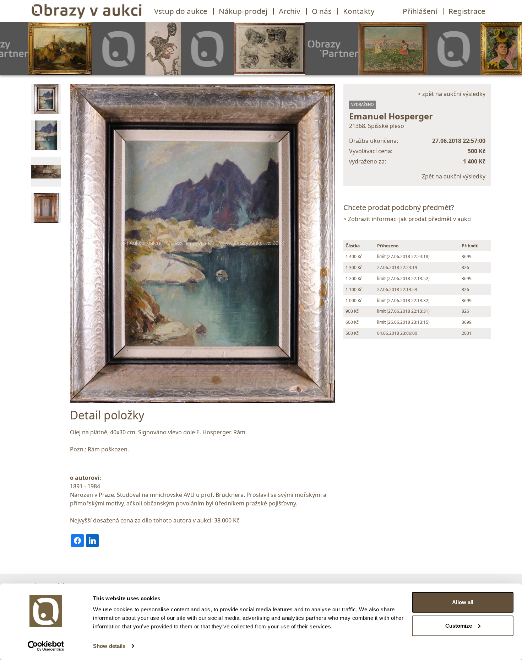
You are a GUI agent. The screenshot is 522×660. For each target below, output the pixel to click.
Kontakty (359, 11)
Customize (458, 625)
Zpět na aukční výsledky (453, 176)
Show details (109, 646)
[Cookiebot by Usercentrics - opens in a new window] (46, 646)
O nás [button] (322, 11)
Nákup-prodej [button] (243, 11)
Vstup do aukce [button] (180, 11)
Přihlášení (420, 11)
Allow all (462, 602)
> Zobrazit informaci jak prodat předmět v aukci (407, 219)
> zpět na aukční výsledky (451, 94)
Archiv (289, 11)
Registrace (466, 11)
